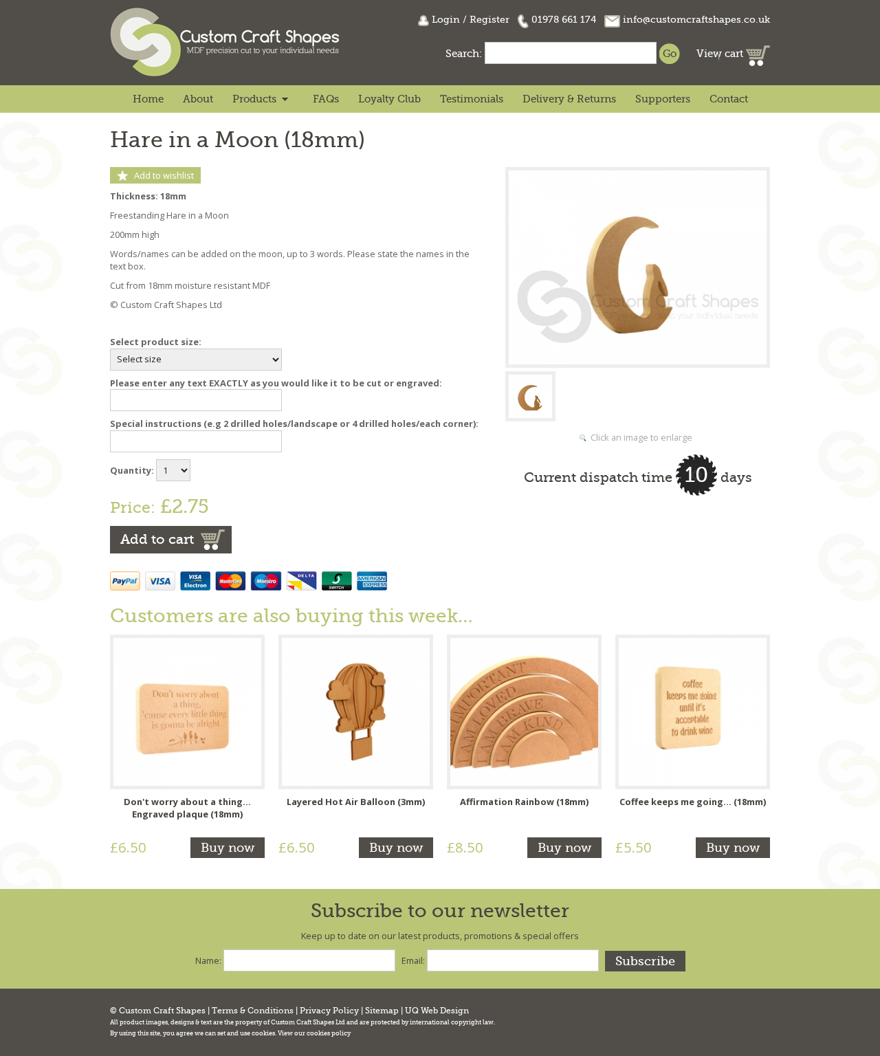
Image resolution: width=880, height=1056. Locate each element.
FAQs (326, 99)
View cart (721, 53)
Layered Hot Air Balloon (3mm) (356, 801)
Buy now (227, 848)
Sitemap (382, 1010)
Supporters (662, 99)
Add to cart (157, 539)
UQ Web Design (437, 1010)
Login (446, 19)
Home (148, 99)
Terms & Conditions (253, 1010)
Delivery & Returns (569, 99)
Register (489, 19)
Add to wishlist (164, 175)
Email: (413, 960)
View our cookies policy (314, 1033)
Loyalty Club (389, 99)
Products (254, 99)
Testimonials (471, 99)
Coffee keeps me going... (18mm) (692, 801)
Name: (208, 960)
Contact (729, 99)
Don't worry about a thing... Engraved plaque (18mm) (187, 807)
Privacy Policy (329, 1010)
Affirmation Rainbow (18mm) (524, 801)
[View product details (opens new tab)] (187, 711)
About (198, 99)
